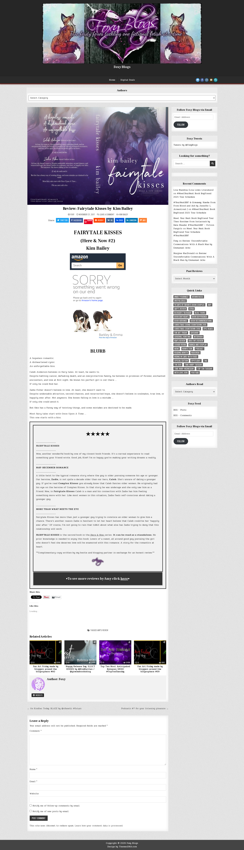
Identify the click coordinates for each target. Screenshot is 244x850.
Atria (191, 308)
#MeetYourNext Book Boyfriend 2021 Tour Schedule (192, 195)
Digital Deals (128, 80)
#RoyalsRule (180, 300)
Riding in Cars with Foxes (185, 356)
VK (112, 220)
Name (33, 769)
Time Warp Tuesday (193, 364)
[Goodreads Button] (211, 80)
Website (39, 695)
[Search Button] (215, 80)
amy (209, 304)
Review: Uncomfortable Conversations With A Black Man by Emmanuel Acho (192, 244)
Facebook (77, 220)
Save (89, 220)
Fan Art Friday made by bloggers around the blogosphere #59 (150, 669)
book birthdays (181, 316)
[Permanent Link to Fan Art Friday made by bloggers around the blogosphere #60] (46, 652)
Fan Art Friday (180, 332)
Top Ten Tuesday (204, 368)
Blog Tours (200, 312)
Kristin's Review (196, 340)
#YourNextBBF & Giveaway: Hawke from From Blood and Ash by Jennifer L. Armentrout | (194, 206)
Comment (35, 731)
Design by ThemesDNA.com (122, 846)
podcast (199, 348)
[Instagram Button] (206, 80)
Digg (121, 220)
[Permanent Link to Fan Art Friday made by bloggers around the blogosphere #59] (150, 652)
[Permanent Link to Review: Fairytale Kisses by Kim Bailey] (97, 156)
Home (112, 80)
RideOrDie (195, 352)
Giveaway (195, 332)
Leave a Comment (107, 214)
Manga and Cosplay (198, 344)
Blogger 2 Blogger (182, 312)
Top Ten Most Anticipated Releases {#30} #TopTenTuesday (115, 669)
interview (198, 336)
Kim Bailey (123, 214)
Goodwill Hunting (182, 336)
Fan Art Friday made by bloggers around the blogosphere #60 (45, 669)
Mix (144, 220)
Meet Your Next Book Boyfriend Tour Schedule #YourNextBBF (191, 232)
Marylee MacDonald (184, 253)
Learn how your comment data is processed (98, 825)
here (124, 579)
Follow (181, 124)
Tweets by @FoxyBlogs (185, 145)
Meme (176, 348)
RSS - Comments (182, 415)
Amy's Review (102, 630)
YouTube (195, 372)
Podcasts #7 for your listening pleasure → (144, 708)
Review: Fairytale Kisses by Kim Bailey (98, 208)
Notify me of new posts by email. (51, 811)
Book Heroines (180, 320)
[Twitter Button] (198, 80)
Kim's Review (179, 340)
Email (33, 781)
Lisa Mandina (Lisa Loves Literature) (193, 190)
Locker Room (180, 344)
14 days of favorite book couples (189, 304)
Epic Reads (208, 328)
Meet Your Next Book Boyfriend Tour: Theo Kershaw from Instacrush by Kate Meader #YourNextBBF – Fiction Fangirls (193, 223)
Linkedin (132, 220)
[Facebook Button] (202, 80)
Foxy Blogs (122, 67)
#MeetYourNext (181, 296)
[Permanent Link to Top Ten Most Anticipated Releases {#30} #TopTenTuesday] (115, 652)
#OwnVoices (197, 296)
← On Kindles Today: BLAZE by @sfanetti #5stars (54, 708)
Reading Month (181, 352)
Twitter (64, 220)
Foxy (72, 214)
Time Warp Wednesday (184, 368)
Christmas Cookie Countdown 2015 (190, 324)
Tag (205, 360)
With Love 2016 (181, 372)
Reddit (101, 220)
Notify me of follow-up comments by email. (56, 805)
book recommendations (201, 320)
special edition (181, 360)
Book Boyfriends (199, 316)
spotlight (196, 360)
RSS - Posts (179, 410)
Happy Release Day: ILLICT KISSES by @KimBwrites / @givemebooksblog (80, 669)
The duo (177, 364)
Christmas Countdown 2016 (187, 328)
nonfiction (187, 348)
